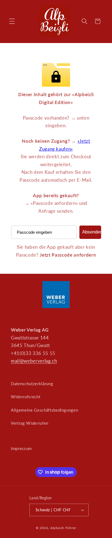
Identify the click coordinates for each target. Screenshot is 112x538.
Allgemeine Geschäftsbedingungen (44, 410)
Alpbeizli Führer (63, 528)
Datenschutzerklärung (32, 383)
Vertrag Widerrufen (29, 423)
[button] (11, 21)
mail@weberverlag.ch (34, 361)
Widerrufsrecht (25, 396)
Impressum (21, 448)
